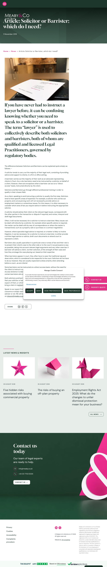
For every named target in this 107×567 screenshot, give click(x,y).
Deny (38, 291)
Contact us (20, 482)
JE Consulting (66, 540)
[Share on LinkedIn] (19, 306)
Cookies (53, 295)
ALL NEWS (94, 414)
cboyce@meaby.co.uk (15, 296)
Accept (29, 291)
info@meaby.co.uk (25, 469)
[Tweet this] (27, 306)
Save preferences (72, 291)
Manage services (31, 284)
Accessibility (11, 535)
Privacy (9, 527)
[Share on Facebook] (23, 306)
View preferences (52, 291)
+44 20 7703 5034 (26, 474)
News (13, 51)
